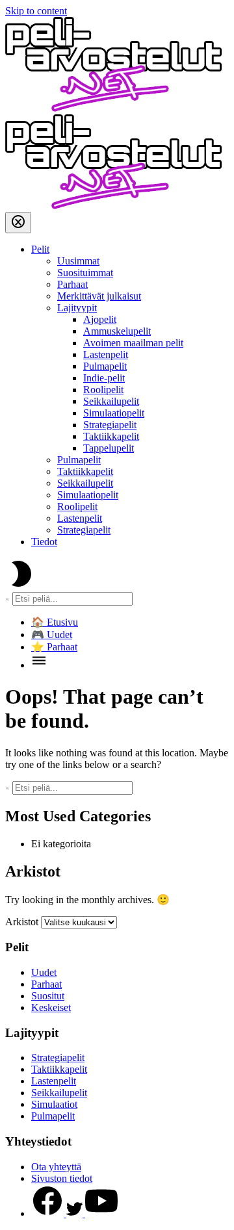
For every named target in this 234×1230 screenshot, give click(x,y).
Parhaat (72, 284)
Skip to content (36, 10)
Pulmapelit (105, 366)
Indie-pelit (104, 377)
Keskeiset (51, 1007)
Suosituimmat (85, 272)
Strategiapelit (109, 424)
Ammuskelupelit (117, 331)
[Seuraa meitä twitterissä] (75, 1213)
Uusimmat (78, 260)
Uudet (44, 972)
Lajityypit (77, 307)
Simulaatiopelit (113, 412)
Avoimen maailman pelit (133, 342)
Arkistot (21, 921)
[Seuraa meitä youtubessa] (101, 1213)
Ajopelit (99, 319)
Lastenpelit (105, 354)
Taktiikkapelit (111, 436)
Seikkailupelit (111, 401)
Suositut (47, 995)
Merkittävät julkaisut (99, 295)
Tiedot (44, 541)
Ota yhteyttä (56, 1166)
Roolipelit (103, 389)
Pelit (40, 249)
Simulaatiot (54, 1104)
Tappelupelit (108, 448)
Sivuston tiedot (61, 1178)
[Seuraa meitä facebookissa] (48, 1213)
